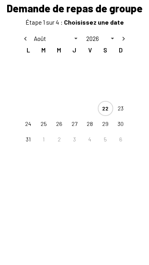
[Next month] (123, 38)
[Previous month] (25, 38)
